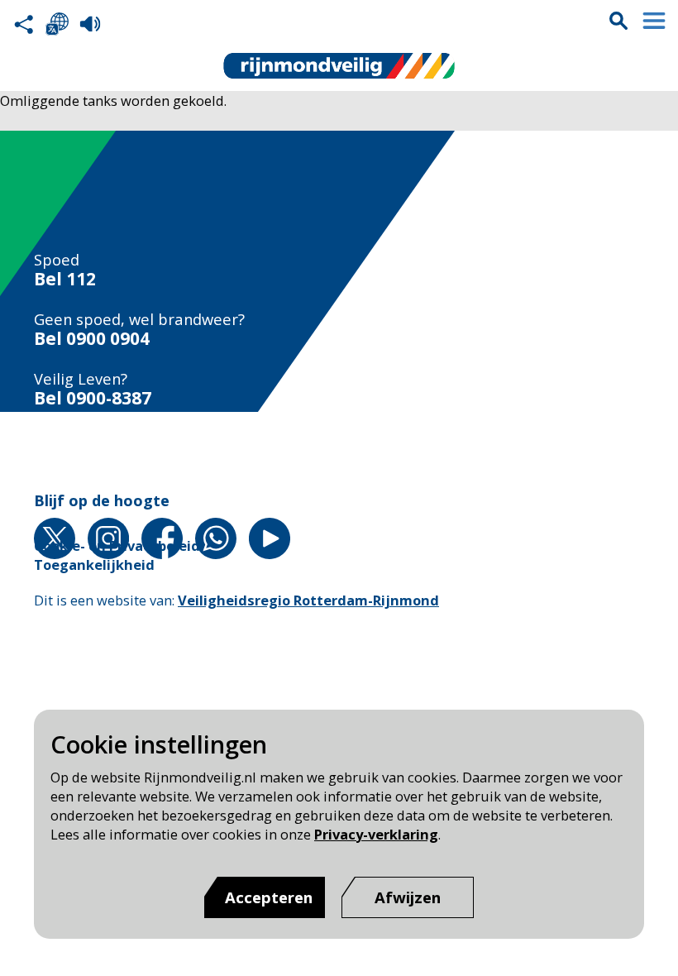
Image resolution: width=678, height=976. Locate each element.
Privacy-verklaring (376, 834)
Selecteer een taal (57, 24)
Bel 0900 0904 (92, 338)
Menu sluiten (654, 20)
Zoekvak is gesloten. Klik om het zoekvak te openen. (618, 20)
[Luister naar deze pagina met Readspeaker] (90, 24)
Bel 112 (65, 279)
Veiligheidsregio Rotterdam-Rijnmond (308, 600)
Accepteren (269, 897)
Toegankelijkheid (94, 564)
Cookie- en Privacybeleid (117, 545)
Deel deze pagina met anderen (24, 24)
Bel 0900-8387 (92, 398)
